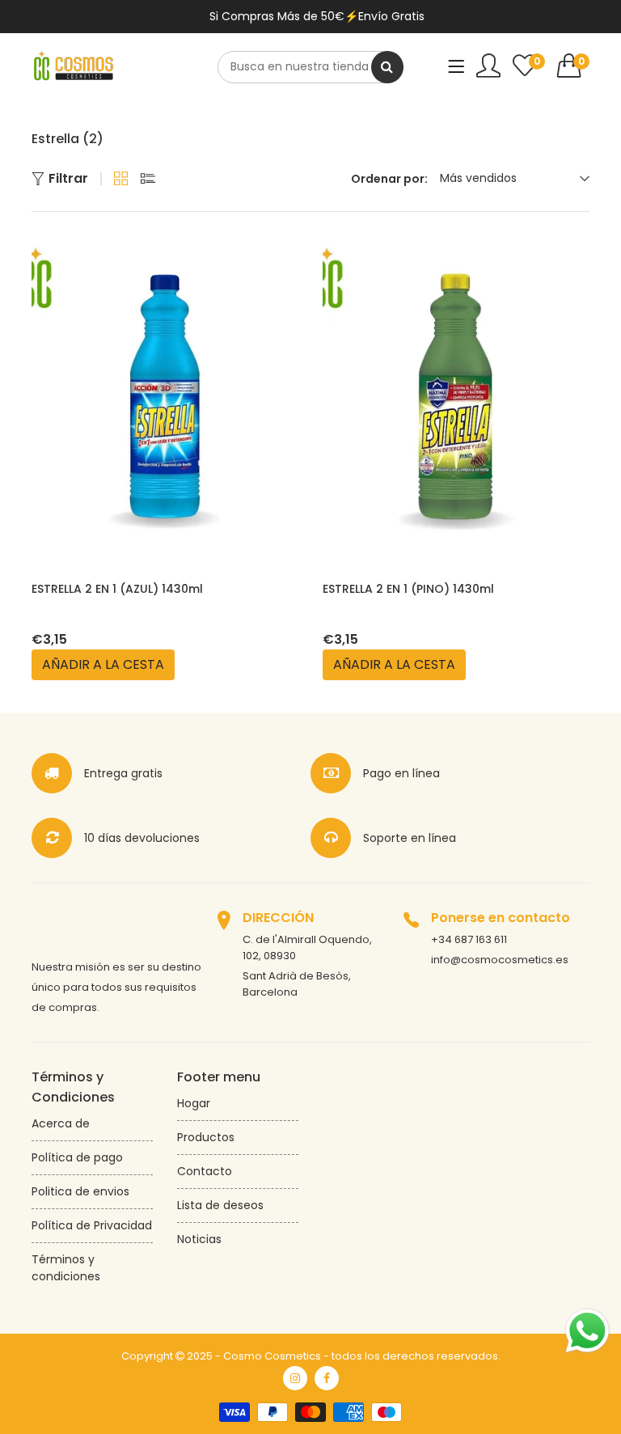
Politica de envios (80, 1191)
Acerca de (61, 1123)
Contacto (204, 1171)
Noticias (199, 1239)
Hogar (193, 1103)
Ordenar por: (389, 178)
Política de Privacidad (92, 1225)
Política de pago (77, 1157)
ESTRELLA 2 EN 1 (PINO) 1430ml (408, 589)
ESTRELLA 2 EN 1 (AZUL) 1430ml (117, 589)
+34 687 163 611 (469, 939)
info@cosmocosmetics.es (499, 959)
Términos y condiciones (66, 1267)
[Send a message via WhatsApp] (587, 1330)
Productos (205, 1137)
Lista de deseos (220, 1205)
